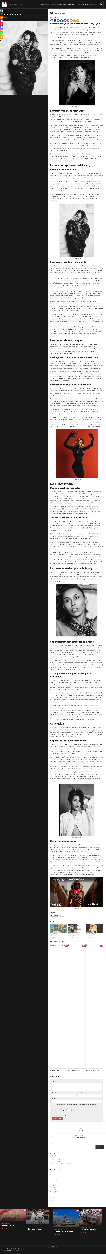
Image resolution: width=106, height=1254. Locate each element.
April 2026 (52, 1188)
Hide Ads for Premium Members (87, 4)
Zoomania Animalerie (55, 1161)
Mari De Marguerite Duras (92, 1070)
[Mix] (71, 20)
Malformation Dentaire (56, 1156)
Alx (21, 1250)
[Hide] (0, 40)
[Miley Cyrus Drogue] (94, 928)
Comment (55, 1081)
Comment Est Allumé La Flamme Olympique (61, 1163)
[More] (77, 20)
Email (80, 1092)
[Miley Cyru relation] (76, 928)
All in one (52, 1200)
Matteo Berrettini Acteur (56, 1070)
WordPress (12, 1250)
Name (54, 1092)
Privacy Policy (61, 4)
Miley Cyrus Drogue (91, 933)
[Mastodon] (67, 20)
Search (52, 1144)
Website (54, 1098)
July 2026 (52, 1182)
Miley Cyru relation (72, 933)
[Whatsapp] (74, 20)
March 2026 (53, 1190)
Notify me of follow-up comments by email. (63, 1110)
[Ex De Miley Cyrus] (58, 928)
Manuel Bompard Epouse (74, 1070)
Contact (53, 4)
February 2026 (54, 1192)
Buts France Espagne (55, 1158)
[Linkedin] (61, 20)
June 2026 (53, 1184)
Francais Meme (60, 13)
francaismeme (44, 4)
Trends (4, 17)
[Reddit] (58, 20)
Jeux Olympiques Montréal (57, 1160)
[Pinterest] (64, 20)
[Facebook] (51, 20)
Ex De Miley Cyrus (54, 933)
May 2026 (52, 1186)
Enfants (52, 1202)
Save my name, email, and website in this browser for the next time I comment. (75, 1104)
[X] (55, 20)
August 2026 (53, 1180)
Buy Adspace (71, 4)
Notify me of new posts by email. (60, 1115)
